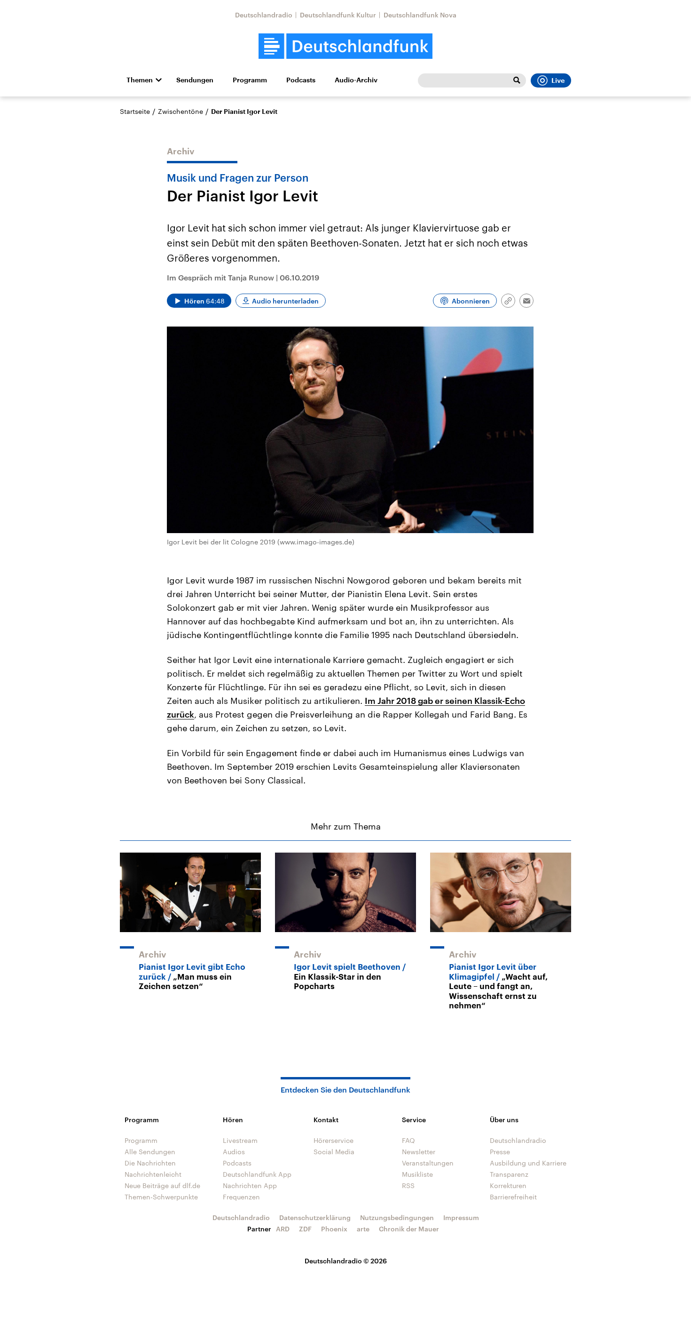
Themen (139, 80)
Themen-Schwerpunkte (161, 1197)
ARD (283, 1229)
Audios (234, 1152)
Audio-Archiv (356, 80)
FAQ (408, 1140)
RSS (408, 1185)
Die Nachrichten (150, 1163)
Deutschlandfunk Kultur (338, 15)
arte (363, 1229)
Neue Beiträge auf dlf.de (162, 1185)
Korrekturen (508, 1185)
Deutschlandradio (263, 15)
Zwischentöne (180, 111)
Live (558, 80)
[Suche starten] (517, 80)
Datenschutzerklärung (315, 1217)
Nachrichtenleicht (153, 1174)
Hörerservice (333, 1140)
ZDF (305, 1229)
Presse (500, 1152)
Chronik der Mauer (409, 1229)
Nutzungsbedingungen (397, 1217)
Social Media (334, 1152)
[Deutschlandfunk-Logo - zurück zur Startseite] (345, 46)
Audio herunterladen (285, 301)
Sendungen (194, 80)
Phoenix (334, 1229)
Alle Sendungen (150, 1152)
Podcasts (300, 80)
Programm (250, 80)
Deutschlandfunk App (257, 1174)
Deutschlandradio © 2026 (346, 1261)
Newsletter (418, 1152)
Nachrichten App (250, 1185)
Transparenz (509, 1174)
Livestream (240, 1140)
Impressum (461, 1217)
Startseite (135, 111)
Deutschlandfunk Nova (420, 15)
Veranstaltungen (428, 1163)
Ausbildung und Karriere (528, 1163)
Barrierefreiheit (513, 1197)
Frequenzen (241, 1197)
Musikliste (417, 1174)
